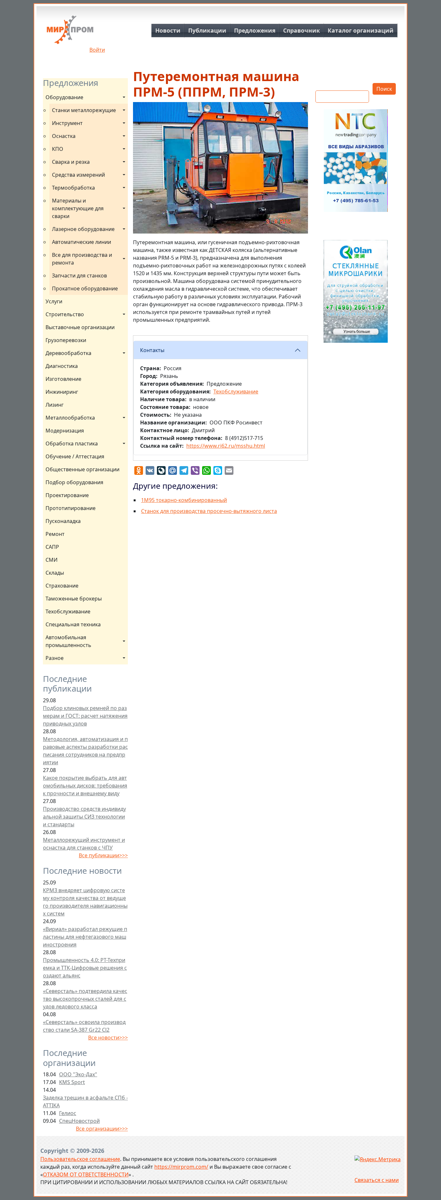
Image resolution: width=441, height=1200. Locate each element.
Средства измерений (78, 174)
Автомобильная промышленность (68, 641)
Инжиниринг (62, 391)
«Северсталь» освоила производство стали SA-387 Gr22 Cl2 (84, 1025)
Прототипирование (71, 508)
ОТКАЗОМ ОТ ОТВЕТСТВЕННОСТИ (85, 1174)
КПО (57, 148)
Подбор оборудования (74, 482)
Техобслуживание (68, 611)
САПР (52, 546)
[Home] (70, 32)
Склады (55, 572)
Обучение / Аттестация (75, 456)
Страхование (62, 585)
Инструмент (67, 123)
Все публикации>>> (103, 855)
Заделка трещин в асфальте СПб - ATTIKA (85, 1101)
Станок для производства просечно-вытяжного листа (209, 511)
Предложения (254, 30)
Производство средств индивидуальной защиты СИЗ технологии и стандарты (84, 816)
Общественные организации (82, 469)
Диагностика (62, 366)
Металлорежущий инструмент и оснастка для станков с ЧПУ (84, 843)
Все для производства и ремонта (82, 258)
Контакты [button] (152, 350)
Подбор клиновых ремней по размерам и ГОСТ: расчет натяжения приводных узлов (85, 715)
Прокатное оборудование (85, 288)
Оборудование (64, 97)
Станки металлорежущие (84, 110)
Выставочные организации (80, 327)
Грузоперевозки (66, 340)
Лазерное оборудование (83, 229)
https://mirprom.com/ (181, 1166)
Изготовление (63, 378)
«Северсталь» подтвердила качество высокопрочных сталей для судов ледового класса (85, 998)
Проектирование (67, 495)
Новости (167, 30)
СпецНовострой (79, 1120)
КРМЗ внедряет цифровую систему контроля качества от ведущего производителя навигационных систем (85, 902)
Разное (55, 658)
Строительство (65, 314)
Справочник (301, 30)
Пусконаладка (63, 521)
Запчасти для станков (79, 275)
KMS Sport (72, 1082)
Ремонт (55, 533)
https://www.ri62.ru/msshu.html (225, 445)
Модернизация (65, 430)
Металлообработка (70, 417)
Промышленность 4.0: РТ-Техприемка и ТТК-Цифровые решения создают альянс (85, 967)
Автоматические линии (81, 241)
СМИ (51, 559)
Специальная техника (73, 624)
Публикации (207, 30)
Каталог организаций (361, 30)
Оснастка (64, 136)
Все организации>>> (102, 1128)
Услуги (54, 301)
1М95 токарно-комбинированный (184, 500)
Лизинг (55, 404)
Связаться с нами (376, 1180)
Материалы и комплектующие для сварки (78, 208)
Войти (97, 49)
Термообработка (73, 187)
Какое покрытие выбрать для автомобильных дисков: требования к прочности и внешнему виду (85, 785)
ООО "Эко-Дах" (78, 1074)
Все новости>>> (108, 1037)
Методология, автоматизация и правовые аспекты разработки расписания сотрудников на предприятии (85, 751)
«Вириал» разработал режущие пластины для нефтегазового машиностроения (85, 936)
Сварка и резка (71, 161)
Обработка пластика (72, 443)
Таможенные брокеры (74, 598)
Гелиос (67, 1113)
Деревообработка (68, 353)
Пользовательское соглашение (80, 1159)
